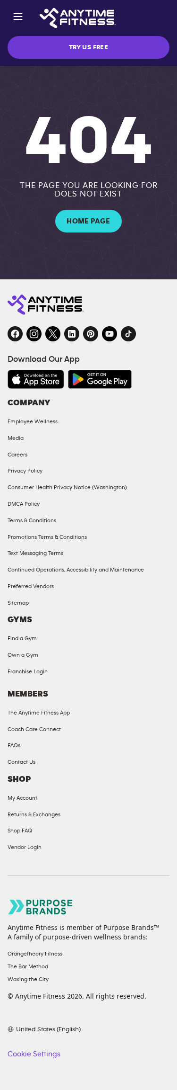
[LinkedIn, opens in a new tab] (71, 333)
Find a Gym (22, 638)
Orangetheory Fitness (35, 953)
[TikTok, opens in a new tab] (128, 333)
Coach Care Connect (34, 729)
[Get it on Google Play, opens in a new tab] (100, 379)
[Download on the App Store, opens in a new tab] (36, 379)
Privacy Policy (25, 471)
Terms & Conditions (32, 520)
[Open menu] (18, 18)
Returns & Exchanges (34, 814)
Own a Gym (23, 655)
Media (16, 438)
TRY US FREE (88, 47)
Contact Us (21, 762)
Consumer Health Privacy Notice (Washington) (67, 487)
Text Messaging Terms (35, 553)
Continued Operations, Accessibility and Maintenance (76, 569)
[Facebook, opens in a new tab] (15, 333)
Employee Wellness (33, 421)
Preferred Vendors (31, 586)
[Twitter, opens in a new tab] (52, 333)
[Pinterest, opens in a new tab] (90, 333)
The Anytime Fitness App (39, 712)
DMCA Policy (24, 504)
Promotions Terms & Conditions (47, 537)
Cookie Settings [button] (34, 1054)
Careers (17, 454)
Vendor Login (25, 847)
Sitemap (18, 603)
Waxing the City (28, 979)
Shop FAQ (20, 830)
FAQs (14, 745)
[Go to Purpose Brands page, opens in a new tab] (41, 907)
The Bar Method (28, 966)
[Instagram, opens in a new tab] (34, 333)
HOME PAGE (88, 221)
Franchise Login (28, 671)
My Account (22, 798)
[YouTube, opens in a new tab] (109, 333)
